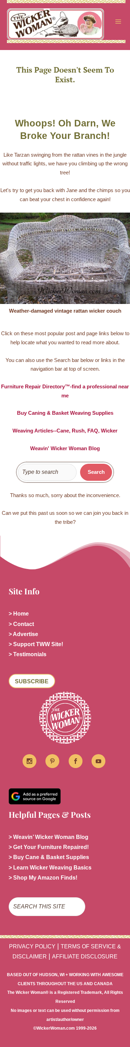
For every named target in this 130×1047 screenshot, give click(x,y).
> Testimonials (27, 654)
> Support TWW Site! (36, 644)
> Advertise (23, 634)
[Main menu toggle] (118, 21)
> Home (19, 614)
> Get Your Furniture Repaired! (49, 847)
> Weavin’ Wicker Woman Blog (48, 837)
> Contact (21, 624)
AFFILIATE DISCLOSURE (85, 956)
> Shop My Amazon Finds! (43, 878)
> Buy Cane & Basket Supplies (49, 857)
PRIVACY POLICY (32, 946)
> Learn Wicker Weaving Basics (50, 868)
